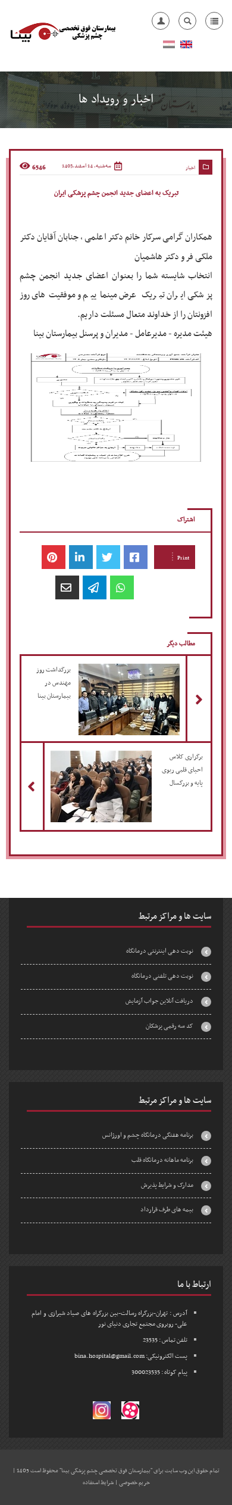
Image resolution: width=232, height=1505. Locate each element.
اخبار (190, 168)
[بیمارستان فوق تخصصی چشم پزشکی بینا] (62, 32)
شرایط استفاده (98, 1483)
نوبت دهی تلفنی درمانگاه (162, 976)
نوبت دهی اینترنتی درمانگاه (159, 951)
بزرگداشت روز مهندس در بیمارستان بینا (111, 679)
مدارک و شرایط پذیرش (167, 1185)
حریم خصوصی (134, 1483)
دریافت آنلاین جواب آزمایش (159, 1001)
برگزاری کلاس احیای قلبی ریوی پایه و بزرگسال (111, 766)
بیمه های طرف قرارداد (166, 1209)
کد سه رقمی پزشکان (169, 1026)
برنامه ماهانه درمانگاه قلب (162, 1160)
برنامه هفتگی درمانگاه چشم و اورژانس (147, 1135)
